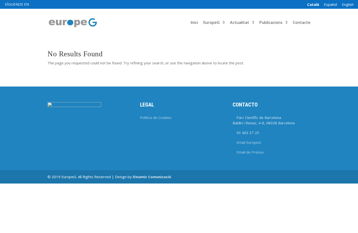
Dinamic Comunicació (152, 176)
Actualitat (239, 23)
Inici (194, 23)
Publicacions (271, 23)
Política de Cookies (155, 117)
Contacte (302, 23)
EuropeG (211, 23)
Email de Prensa (250, 152)
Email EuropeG (248, 142)
